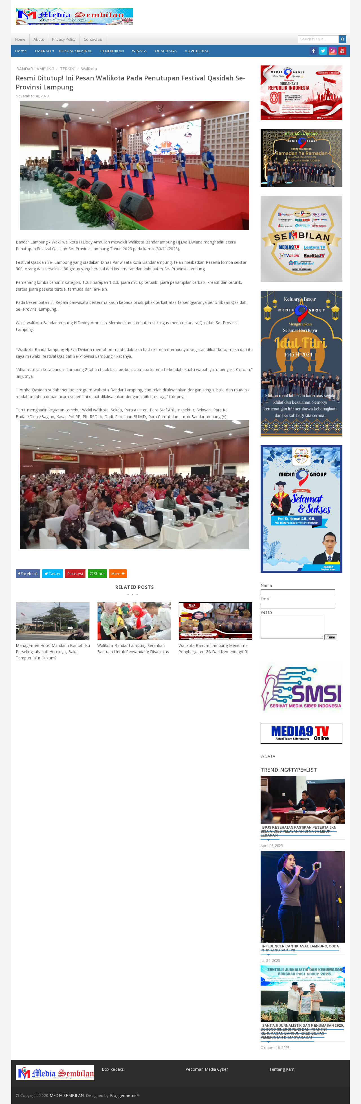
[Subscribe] (342, 51)
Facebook (29, 573)
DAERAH (43, 50)
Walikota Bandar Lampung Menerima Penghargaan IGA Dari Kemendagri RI (213, 648)
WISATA (139, 50)
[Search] (342, 39)
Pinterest (75, 573)
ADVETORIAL (197, 50)
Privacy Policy (64, 39)
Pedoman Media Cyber (207, 1069)
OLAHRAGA (166, 50)
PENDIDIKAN (112, 50)
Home (20, 39)
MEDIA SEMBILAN (67, 1095)
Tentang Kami (282, 1069)
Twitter (54, 573)
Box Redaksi (113, 1069)
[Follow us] (323, 51)
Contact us (93, 39)
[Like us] (314, 51)
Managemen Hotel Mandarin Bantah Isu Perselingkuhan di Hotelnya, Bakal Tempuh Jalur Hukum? (53, 651)
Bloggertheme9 (124, 1095)
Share (99, 573)
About (39, 39)
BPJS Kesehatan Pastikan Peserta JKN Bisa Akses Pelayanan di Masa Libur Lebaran (299, 831)
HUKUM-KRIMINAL (76, 50)
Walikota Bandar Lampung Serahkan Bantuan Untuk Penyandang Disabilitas (133, 648)
